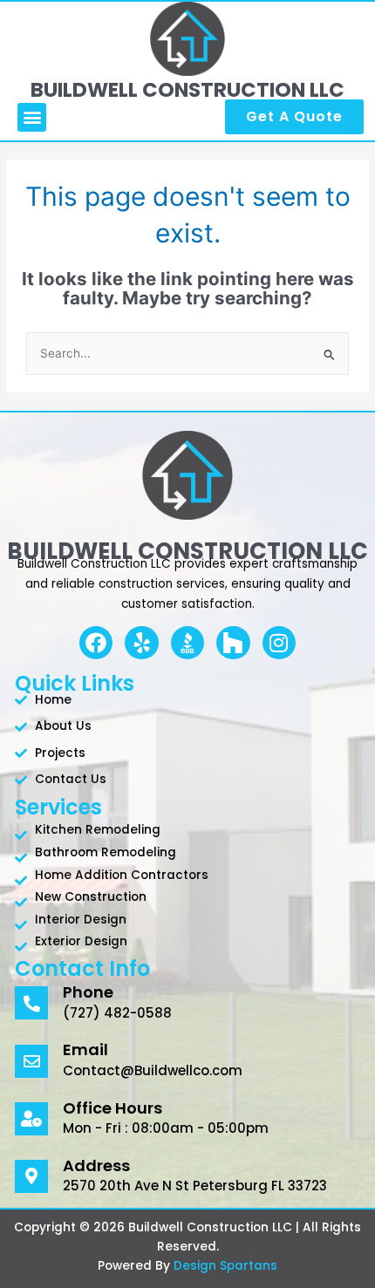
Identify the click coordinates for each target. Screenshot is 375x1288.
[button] (31, 117)
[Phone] (31, 1002)
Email (85, 1049)
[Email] (31, 1061)
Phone (88, 992)
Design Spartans (225, 1265)
